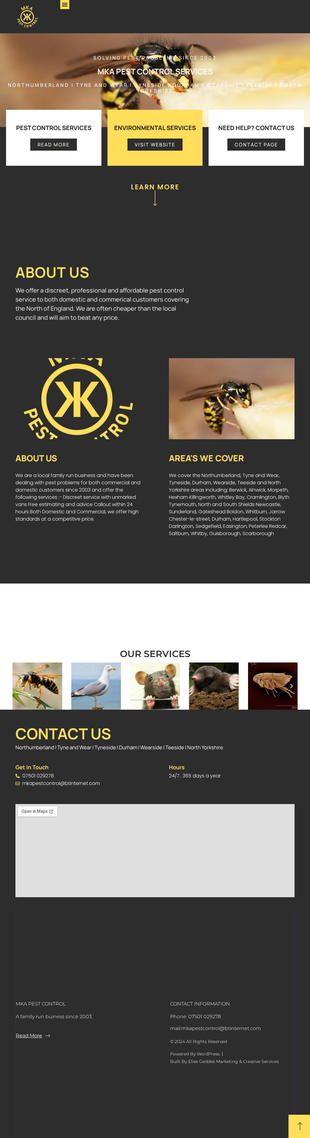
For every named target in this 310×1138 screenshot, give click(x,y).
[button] (64, 4)
